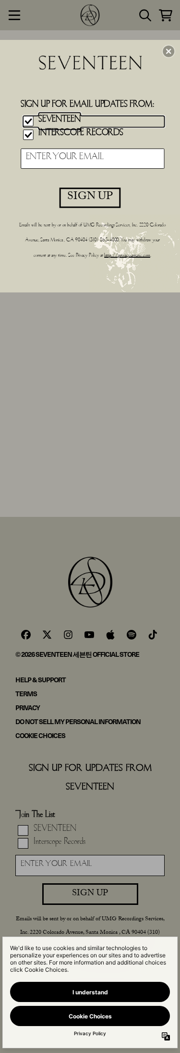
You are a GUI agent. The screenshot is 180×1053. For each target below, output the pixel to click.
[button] (168, 51)
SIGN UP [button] (89, 197)
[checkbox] (94, 121)
